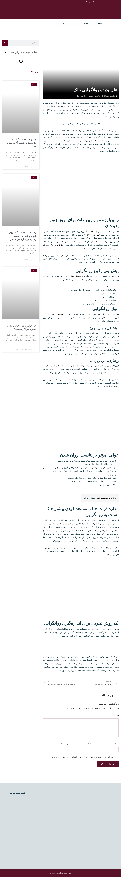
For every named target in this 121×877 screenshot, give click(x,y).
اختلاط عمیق (59, 245)
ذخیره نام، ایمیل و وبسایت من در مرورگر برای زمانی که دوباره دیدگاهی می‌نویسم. (83, 757)
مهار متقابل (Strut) (19, 856)
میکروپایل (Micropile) (18, 833)
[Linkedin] (53, 837)
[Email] (40, 837)
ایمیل (90, 744)
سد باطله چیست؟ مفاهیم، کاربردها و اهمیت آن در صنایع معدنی (21, 143)
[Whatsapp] (44, 837)
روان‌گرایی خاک (93, 235)
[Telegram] (46, 842)
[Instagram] (48, 837)
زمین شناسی (94, 231)
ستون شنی (93, 141)
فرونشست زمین (102, 498)
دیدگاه (115, 715)
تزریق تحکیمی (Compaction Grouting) (21, 826)
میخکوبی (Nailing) (19, 845)
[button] (6, 52)
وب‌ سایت (64, 744)
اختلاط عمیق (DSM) (19, 798)
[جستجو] (5, 43)
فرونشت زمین (57, 314)
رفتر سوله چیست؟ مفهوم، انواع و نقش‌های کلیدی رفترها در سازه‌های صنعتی (22, 236)
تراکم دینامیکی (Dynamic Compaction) (21, 806)
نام (117, 744)
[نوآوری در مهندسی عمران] (111, 23)
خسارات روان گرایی (73, 276)
